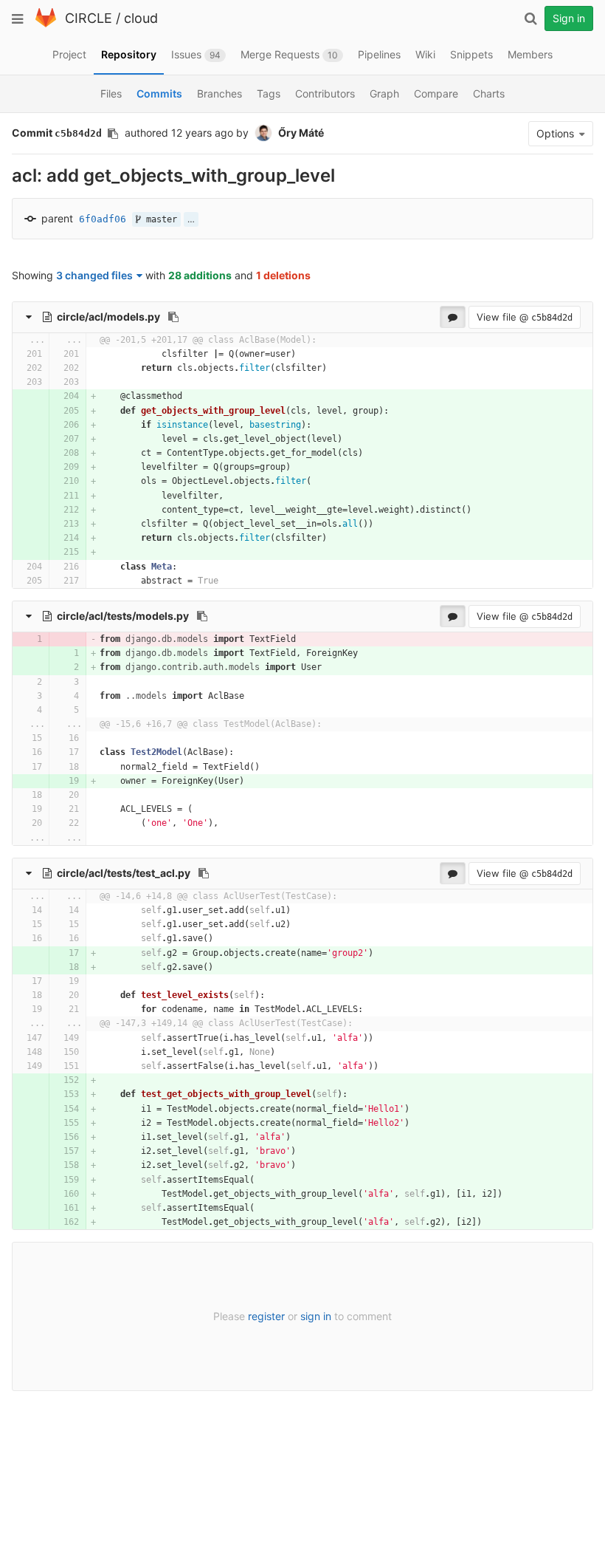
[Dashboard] (45, 24)
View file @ (525, 317)
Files (111, 93)
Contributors (325, 93)
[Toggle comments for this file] (453, 317)
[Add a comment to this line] (12, 354)
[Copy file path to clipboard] (173, 317)
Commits (159, 93)
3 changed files (94, 275)
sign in (315, 1316)
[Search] (530, 18)
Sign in (569, 18)
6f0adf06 (102, 219)
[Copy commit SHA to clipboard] (113, 133)
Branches (219, 93)
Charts (489, 93)
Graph (384, 93)
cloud (141, 18)
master (159, 219)
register (266, 1316)
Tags (268, 93)
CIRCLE (88, 18)
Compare (436, 93)
